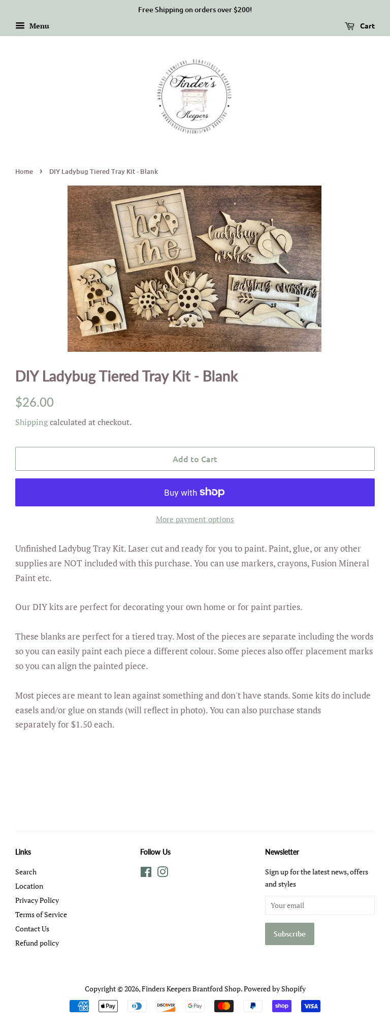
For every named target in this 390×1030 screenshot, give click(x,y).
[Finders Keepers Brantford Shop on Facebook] (146, 873)
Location (29, 886)
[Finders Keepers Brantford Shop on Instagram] (162, 873)
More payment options (195, 519)
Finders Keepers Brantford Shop (191, 988)
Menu (38, 26)
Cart (367, 25)
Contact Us (32, 928)
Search (26, 871)
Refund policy (37, 943)
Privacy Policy (37, 900)
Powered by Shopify (275, 988)
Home (24, 171)
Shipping (31, 422)
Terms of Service (41, 914)
